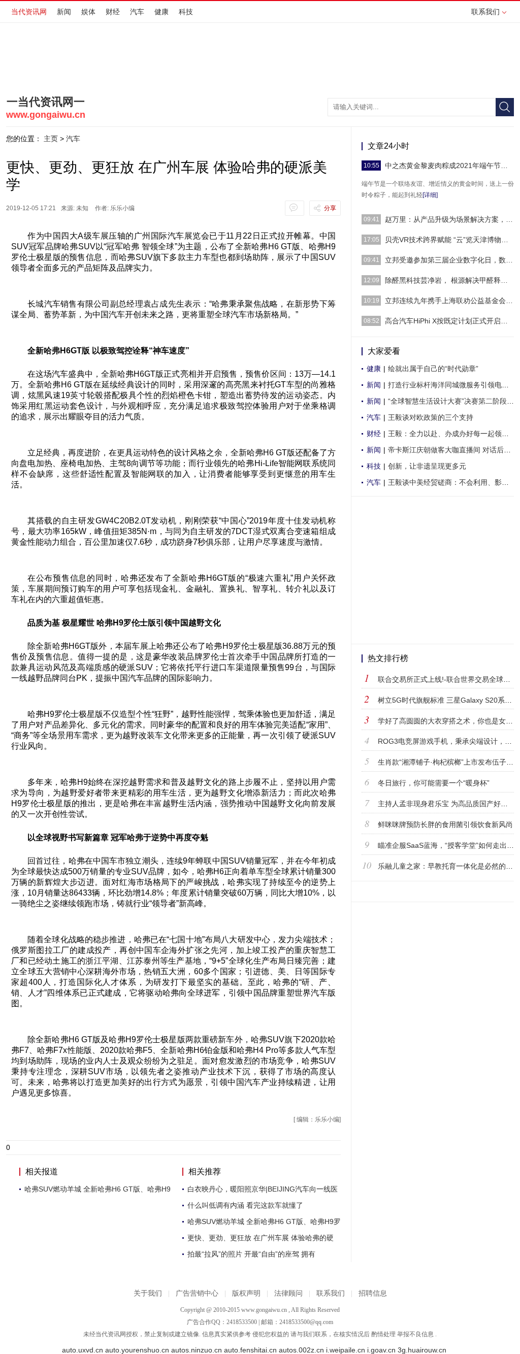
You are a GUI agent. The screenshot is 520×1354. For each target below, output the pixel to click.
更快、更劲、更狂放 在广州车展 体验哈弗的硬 (260, 1238)
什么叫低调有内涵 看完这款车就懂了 (245, 1205)
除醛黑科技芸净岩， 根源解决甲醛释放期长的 (449, 280)
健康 (161, 12)
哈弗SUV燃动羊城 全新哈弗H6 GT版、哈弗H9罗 (264, 1221)
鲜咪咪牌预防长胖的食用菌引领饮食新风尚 (445, 824)
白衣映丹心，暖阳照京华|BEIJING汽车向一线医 (262, 1189)
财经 (113, 12)
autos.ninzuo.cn (196, 1350)
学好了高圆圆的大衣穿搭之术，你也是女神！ (449, 721)
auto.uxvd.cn (82, 1350)
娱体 (88, 12)
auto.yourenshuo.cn (137, 1350)
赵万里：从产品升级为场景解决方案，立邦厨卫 (449, 219)
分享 (330, 208)
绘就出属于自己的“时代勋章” (433, 369)
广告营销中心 (197, 1293)
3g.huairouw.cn (422, 1350)
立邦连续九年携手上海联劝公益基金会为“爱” (449, 300)
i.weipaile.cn (345, 1350)
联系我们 (485, 12)
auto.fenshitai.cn (250, 1350)
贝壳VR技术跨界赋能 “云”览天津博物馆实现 (449, 240)
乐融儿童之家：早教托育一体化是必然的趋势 (449, 866)
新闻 (64, 12)
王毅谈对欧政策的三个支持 (430, 417)
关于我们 (148, 1293)
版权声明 (246, 1293)
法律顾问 (288, 1293)
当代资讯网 (29, 12)
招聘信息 (373, 1293)
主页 (51, 139)
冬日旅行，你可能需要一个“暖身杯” (434, 783)
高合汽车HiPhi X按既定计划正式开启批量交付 (449, 321)
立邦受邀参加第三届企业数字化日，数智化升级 (449, 260)
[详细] (430, 195)
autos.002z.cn (301, 1350)
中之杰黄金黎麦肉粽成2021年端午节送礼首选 (449, 165)
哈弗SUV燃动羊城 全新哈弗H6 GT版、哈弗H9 (97, 1189)
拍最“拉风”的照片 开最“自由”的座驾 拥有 (251, 1254)
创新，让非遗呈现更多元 (427, 466)
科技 (186, 12)
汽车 (137, 12)
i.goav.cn (381, 1350)
